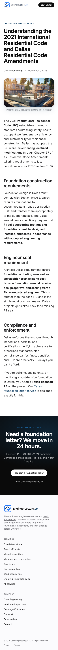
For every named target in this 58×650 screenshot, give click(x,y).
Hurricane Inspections (15, 604)
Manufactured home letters (17, 559)
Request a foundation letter (29, 473)
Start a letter (46, 5)
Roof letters (9, 564)
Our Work (8, 614)
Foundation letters (13, 544)
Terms (17, 645)
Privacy (7, 645)
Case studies (10, 619)
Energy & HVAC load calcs (17, 579)
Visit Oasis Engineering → (29, 481)
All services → (11, 584)
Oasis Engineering (13, 599)
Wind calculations (12, 574)
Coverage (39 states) (14, 609)
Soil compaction (12, 569)
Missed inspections (13, 554)
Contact (8, 624)
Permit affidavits (12, 549)
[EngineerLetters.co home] (16, 5)
